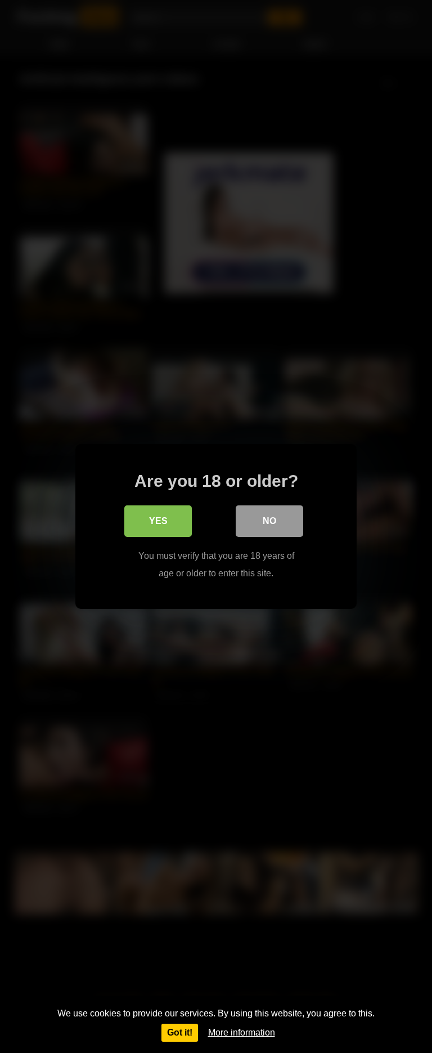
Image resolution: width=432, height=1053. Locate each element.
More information (241, 1032)
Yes (158, 521)
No (269, 521)
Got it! (179, 1032)
